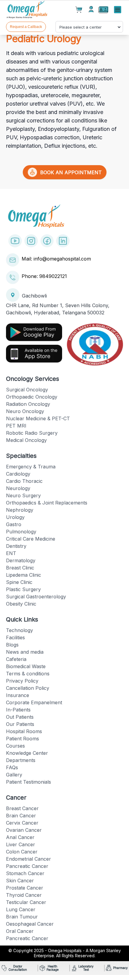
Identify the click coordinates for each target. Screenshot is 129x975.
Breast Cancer (22, 808)
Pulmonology (21, 532)
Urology (15, 517)
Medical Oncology (26, 440)
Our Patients (20, 724)
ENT (11, 553)
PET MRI (16, 426)
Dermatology (20, 560)
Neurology (18, 488)
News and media (25, 652)
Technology (19, 630)
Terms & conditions (28, 674)
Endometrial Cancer (28, 859)
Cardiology (18, 474)
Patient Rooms (22, 739)
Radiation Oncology (28, 404)
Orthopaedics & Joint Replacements (46, 503)
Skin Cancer (20, 881)
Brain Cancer (21, 816)
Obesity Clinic (21, 604)
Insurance (17, 695)
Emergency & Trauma (31, 467)
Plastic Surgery (23, 589)
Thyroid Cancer (24, 895)
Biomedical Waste (26, 666)
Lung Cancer (20, 909)
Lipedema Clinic (23, 575)
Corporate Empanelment (34, 702)
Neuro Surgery (23, 495)
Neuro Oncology (25, 411)
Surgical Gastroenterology (36, 597)
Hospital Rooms (24, 731)
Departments (20, 760)
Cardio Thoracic (24, 481)
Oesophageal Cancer (30, 924)
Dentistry (16, 546)
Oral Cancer (20, 931)
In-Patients (18, 710)
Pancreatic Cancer (27, 866)
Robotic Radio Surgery (32, 433)
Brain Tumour (22, 917)
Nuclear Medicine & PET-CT (38, 418)
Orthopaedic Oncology (31, 397)
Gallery (14, 775)
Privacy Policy (22, 681)
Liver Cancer (20, 844)
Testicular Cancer (26, 902)
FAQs (12, 767)
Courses (15, 746)
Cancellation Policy (27, 688)
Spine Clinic (19, 582)
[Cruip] (27, 10)
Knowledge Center (27, 753)
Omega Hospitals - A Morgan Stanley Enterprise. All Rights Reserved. (77, 953)
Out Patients (20, 717)
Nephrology (19, 510)
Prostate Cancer (24, 888)
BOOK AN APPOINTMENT (69, 172)
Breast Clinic (20, 568)
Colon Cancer (22, 852)
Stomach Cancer (25, 873)
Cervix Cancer (22, 823)
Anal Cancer (20, 837)
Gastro (13, 524)
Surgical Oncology (27, 390)
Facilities (15, 637)
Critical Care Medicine (30, 539)
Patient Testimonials (28, 782)
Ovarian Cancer (24, 830)
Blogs (12, 645)
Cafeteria (16, 659)
